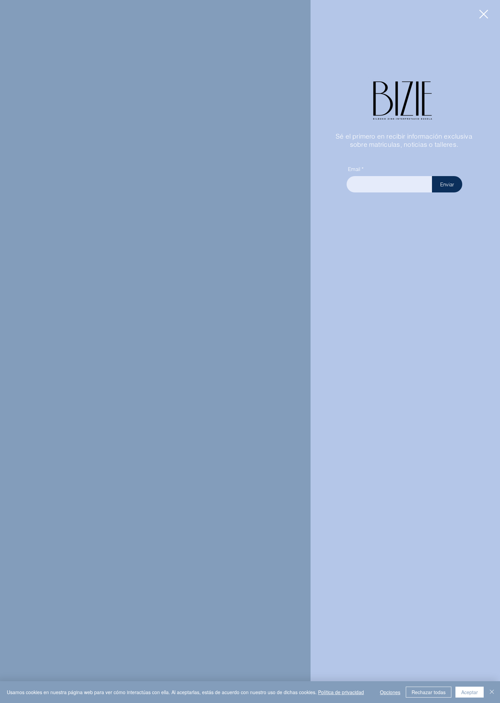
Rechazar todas (429, 692)
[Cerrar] (492, 692)
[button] (483, 14)
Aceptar (469, 692)
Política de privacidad (341, 692)
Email (354, 169)
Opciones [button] (390, 692)
